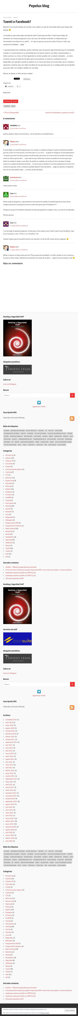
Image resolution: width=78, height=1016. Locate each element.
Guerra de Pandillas (16, 436)
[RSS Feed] (72, 420)
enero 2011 (9, 790)
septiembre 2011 (11, 779)
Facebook (7, 101)
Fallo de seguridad (40, 433)
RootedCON (68, 439)
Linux (71, 436)
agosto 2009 (10, 830)
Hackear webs (28, 436)
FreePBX (69, 433)
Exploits (23, 433)
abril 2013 (9, 751)
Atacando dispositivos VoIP (14, 578)
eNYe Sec (51, 430)
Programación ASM (12, 523)
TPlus (19, 445)
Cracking (41, 430)
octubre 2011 (10, 776)
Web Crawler (52, 445)
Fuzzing (6, 436)
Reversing (9, 531)
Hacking (45, 436)
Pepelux (15, 17)
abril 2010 (9, 816)
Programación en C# (39, 439)
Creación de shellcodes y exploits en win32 (59, 112)
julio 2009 (9, 832)
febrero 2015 (10, 737)
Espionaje (9, 483)
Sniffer (17, 442)
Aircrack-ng (9, 455)
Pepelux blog (39, 5)
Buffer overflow (31, 430)
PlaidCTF (14, 439)
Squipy (52, 442)
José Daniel (14, 177)
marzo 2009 (10, 835)
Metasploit (9, 520)
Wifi (7, 557)
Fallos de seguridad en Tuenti (57, 433)
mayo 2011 (9, 782)
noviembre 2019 (11, 720)
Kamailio (65, 436)
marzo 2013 (10, 753)
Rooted (8, 534)
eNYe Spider (58, 430)
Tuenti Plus (39, 445)
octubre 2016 (10, 731)
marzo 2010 (10, 818)
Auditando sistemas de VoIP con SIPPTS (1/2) (21, 575)
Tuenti (15, 101)
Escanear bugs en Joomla (11, 433)
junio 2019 (9, 722)
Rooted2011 (10, 537)
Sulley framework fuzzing (63, 442)
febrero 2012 (10, 770)
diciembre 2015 (11, 734)
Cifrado (8, 466)
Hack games (37, 436)
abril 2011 (9, 785)
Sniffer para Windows (27, 442)
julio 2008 (9, 841)
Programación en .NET (25, 439)
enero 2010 (9, 824)
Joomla (51, 436)
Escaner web (10, 481)
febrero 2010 (10, 821)
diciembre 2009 (11, 827)
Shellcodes (9, 543)
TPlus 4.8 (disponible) (11, 112)
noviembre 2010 (11, 796)
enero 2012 (9, 773)
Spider (37, 442)
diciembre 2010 (11, 793)
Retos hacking (51, 439)
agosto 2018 (10, 728)
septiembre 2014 (11, 742)
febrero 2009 (10, 838)
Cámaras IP (9, 461)
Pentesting (7, 439)
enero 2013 (9, 756)
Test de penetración (10, 445)
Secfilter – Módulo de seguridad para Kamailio (21, 567)
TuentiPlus (31, 445)
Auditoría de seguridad (17, 430)
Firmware (9, 495)
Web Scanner (62, 445)
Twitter (8, 551)
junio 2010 (9, 810)
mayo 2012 (9, 765)
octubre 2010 (10, 799)
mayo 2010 (9, 813)
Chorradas (9, 464)
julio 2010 (9, 807)
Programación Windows (13, 526)
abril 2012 (9, 768)
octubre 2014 (10, 739)
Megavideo (9, 517)
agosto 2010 (10, 804)
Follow (28, 79)
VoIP (46, 445)
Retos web (60, 439)
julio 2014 (9, 745)
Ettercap (8, 486)
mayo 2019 (9, 725)
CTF (46, 430)
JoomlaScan (58, 436)
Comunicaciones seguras (14, 469)
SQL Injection (44, 442)
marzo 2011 (10, 787)
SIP (12, 442)
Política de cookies (44, 1013)
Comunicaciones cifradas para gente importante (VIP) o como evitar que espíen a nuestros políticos (39, 570)
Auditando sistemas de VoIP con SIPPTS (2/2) (21, 573)
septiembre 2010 (11, 801)
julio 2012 (9, 762)
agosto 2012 (10, 759)
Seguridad (7, 442)
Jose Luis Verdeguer (9, 384)
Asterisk (6, 430)
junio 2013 (9, 748)
